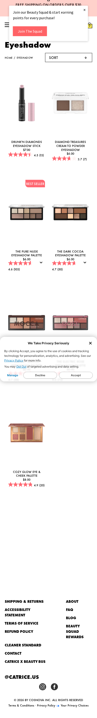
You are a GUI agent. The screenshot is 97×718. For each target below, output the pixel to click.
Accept (76, 375)
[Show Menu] (7, 25)
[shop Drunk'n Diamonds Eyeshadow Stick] (26, 104)
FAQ (69, 609)
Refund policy (19, 631)
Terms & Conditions (21, 705)
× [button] (84, 10)
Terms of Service (21, 623)
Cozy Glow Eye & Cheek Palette (26, 473)
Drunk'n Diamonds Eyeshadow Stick (26, 143)
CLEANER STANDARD (23, 645)
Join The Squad (30, 31)
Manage (12, 375)
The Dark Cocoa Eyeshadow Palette (70, 253)
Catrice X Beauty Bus (25, 661)
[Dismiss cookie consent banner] (90, 343)
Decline (40, 375)
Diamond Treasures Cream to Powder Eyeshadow (70, 145)
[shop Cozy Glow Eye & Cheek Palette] (26, 433)
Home (8, 57)
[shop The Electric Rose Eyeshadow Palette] (70, 323)
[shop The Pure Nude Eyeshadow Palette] (26, 213)
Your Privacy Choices (74, 705)
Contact (13, 653)
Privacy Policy (13, 360)
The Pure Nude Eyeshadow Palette (26, 253)
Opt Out (21, 366)
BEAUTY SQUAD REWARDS (75, 631)
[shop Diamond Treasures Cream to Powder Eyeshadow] (70, 104)
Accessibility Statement (17, 612)
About (72, 601)
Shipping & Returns (24, 601)
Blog (71, 617)
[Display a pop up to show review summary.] (42, 264)
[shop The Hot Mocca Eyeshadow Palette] (26, 323)
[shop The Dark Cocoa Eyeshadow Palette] (70, 213)
